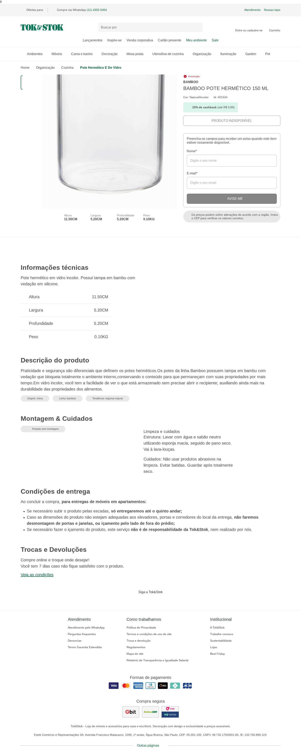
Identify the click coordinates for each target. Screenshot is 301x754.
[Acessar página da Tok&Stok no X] (167, 600)
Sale (215, 40)
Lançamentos (92, 40)
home (25, 67)
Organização (202, 54)
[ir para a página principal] (42, 27)
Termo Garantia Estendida (85, 647)
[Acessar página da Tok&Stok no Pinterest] (156, 600)
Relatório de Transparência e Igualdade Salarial (157, 660)
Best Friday (217, 653)
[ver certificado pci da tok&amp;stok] (170, 712)
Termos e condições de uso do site (149, 634)
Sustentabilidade (221, 640)
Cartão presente (169, 40)
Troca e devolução (138, 640)
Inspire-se (114, 40)
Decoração (110, 54)
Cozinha (67, 67)
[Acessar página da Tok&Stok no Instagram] (144, 600)
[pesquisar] (197, 27)
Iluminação (228, 54)
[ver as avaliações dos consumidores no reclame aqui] (150, 712)
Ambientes (35, 54)
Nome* (192, 151)
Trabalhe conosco (221, 634)
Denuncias (74, 640)
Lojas (213, 647)
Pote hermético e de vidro (100, 67)
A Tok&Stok (217, 627)
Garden (250, 54)
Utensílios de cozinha (168, 54)
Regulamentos (136, 647)
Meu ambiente (196, 40)
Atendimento (252, 9)
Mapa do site (135, 653)
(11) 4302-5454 (97, 9)
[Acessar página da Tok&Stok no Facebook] (133, 600)
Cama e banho (82, 54)
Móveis (57, 54)
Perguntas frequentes (82, 634)
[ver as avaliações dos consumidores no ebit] (130, 712)
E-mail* (192, 173)
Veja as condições (37, 574)
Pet (267, 54)
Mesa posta (135, 54)
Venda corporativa (140, 40)
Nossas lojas (272, 9)
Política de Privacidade (141, 627)
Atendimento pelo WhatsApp (86, 627)
